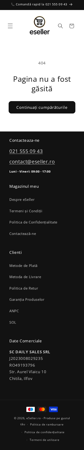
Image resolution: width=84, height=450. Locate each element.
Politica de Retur (23, 288)
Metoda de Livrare (25, 276)
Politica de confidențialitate (44, 432)
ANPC (14, 310)
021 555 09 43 (26, 151)
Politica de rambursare (47, 424)
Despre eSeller (22, 199)
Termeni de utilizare (44, 440)
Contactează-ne (22, 233)
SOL (12, 322)
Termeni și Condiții (25, 211)
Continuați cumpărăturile (41, 107)
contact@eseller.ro (32, 161)
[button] (10, 26)
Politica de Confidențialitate (33, 222)
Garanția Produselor (27, 299)
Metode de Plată (23, 265)
